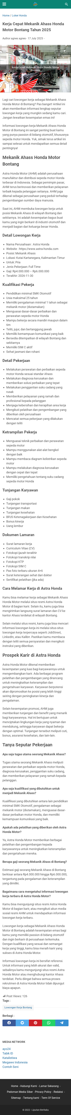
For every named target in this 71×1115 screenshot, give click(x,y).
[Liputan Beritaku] (35, 4)
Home (14, 1086)
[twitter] (22, 1023)
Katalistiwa (9, 1058)
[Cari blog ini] (67, 4)
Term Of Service (50, 1097)
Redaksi (58, 1091)
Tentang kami (31, 1097)
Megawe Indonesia (15, 1062)
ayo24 (6, 1049)
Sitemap (16, 1097)
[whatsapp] (48, 1023)
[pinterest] (35, 1023)
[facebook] (9, 1023)
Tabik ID (7, 1053)
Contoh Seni (10, 1067)
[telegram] (62, 1023)
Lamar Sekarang (49, 1086)
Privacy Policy (43, 1091)
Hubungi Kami (28, 1086)
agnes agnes (18, 38)
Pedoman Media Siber (20, 1091)
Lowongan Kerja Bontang (18, 1007)
